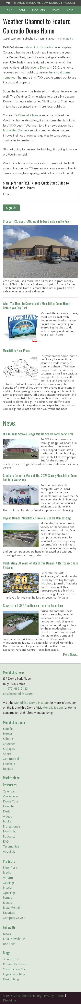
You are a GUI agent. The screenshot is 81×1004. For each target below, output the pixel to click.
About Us (9, 851)
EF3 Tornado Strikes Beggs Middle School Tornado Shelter (38, 434)
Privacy (49, 996)
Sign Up (11, 208)
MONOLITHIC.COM (62, 3)
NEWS (55, 10)
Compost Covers (14, 918)
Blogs (6, 952)
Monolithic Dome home (41, 47)
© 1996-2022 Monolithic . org (22, 996)
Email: (7, 194)
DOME (21, 10)
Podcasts (9, 836)
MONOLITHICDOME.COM (31, 3)
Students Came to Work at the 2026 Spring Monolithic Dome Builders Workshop (40, 477)
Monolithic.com (52, 707)
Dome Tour (10, 801)
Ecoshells (9, 764)
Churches (9, 744)
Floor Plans (10, 867)
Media (7, 872)
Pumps (7, 897)
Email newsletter (14, 939)
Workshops (10, 796)
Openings (9, 893)
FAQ (6, 841)
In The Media (65, 38)
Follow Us (9, 927)
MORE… (70, 10)
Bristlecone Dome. (37, 67)
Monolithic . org (13, 672)
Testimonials (11, 846)
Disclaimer (10, 1000)
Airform (8, 877)
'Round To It (11, 959)
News (9, 423)
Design (7, 811)
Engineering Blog (14, 974)
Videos (7, 816)
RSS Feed (9, 944)
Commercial (11, 759)
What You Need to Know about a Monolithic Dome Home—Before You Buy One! (38, 305)
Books (7, 821)
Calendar (9, 791)
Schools (8, 739)
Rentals (8, 769)
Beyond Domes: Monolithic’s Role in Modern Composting (37, 518)
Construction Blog (15, 969)
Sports (7, 754)
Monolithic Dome (14, 722)
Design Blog (11, 979)
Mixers (7, 903)
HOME (8, 10)
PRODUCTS (38, 10)
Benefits (8, 729)
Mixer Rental (11, 907)
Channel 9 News (29, 115)
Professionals (11, 826)
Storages (9, 749)
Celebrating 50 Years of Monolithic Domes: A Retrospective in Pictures (40, 565)
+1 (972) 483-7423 (15, 688)
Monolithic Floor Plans (16, 350)
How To (8, 806)
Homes (8, 733)
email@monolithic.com (18, 694)
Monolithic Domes (15, 130)
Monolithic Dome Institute (31, 703)
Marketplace (11, 777)
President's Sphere (15, 964)
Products (9, 861)
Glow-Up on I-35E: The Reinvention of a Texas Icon (33, 605)
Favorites (9, 912)
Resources (10, 784)
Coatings (9, 883)
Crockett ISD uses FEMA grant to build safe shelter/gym (37, 221)
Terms (60, 996)
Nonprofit (9, 831)
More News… (70, 654)
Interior (7, 887)
